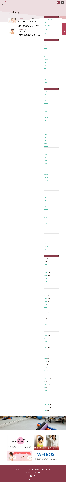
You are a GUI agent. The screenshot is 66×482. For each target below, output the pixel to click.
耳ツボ (45, 373)
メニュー (24, 469)
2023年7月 (46, 157)
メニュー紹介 (46, 59)
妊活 (44, 321)
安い (44, 327)
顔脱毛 (45, 395)
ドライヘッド (46, 284)
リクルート (45, 62)
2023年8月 (46, 154)
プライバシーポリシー (30, 472)
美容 (44, 370)
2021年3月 (45, 234)
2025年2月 (46, 111)
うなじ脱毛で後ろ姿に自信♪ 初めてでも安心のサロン (51, 33)
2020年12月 (46, 243)
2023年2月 (46, 169)
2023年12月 (46, 143)
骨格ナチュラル (46, 407)
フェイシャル (46, 53)
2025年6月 (46, 105)
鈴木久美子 (45, 390)
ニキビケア (45, 287)
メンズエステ (30, 469)
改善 (44, 338)
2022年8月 (46, 186)
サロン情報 (48, 469)
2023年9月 (46, 151)
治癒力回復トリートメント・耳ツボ (49, 71)
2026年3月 (46, 91)
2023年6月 (46, 160)
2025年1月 (45, 114)
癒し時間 (45, 358)
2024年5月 (46, 128)
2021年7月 (45, 223)
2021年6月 (45, 226)
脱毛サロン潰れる (47, 378)
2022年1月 (45, 206)
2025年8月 (46, 103)
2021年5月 (45, 229)
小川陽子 (45, 332)
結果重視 (45, 367)
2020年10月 (46, 249)
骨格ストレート (46, 404)
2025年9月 (46, 100)
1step (45, 258)
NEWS (53, 6)
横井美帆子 (45, 347)
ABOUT (39, 6)
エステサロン (46, 272)
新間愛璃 (45, 341)
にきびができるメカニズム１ (48, 19)
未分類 (45, 68)
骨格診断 (45, 82)
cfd (44, 261)
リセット (45, 301)
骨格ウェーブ (46, 401)
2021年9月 (45, 217)
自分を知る (45, 384)
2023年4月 (46, 166)
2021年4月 (45, 232)
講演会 (45, 387)
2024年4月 (46, 131)
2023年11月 (46, 146)
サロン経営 (45, 275)
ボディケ (45, 292)
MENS (47, 6)
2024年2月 (46, 137)
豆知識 (45, 79)
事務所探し (45, 304)
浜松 (44, 350)
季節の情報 (45, 65)
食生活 (45, 398)
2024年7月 (46, 123)
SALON (61, 6)
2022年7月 (46, 189)
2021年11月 (46, 212)
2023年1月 (45, 171)
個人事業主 (45, 310)
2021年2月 (45, 237)
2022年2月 (46, 203)
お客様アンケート (47, 45)
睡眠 (44, 364)
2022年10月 (46, 180)
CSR (50, 6)
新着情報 (37, 469)
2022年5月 (46, 194)
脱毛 (44, 76)
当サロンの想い (46, 22)
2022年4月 (46, 197)
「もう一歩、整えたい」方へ (48, 25)
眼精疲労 (45, 361)
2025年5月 (46, 108)
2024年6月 (46, 126)
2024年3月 (46, 134)
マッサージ (45, 298)
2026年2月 (46, 94)
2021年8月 (45, 220)
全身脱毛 (45, 312)
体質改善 (45, 307)
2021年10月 (46, 214)
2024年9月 (46, 120)
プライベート (46, 56)
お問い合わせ (37, 472)
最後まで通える (46, 344)
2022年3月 (46, 200)
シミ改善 (45, 50)
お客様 (45, 42)
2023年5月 (46, 163)
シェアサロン (46, 278)
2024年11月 (46, 117)
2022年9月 (46, 183)
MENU (43, 6)
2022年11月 (46, 177)
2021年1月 (45, 240)
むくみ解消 (45, 269)
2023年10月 (46, 148)
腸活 (44, 381)
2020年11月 (46, 246)
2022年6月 (46, 191)
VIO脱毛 (45, 264)
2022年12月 (46, 174)
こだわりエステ (46, 267)
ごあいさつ (17, 469)
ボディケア (45, 295)
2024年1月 (45, 140)
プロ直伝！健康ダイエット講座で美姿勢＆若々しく (50, 29)
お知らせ (45, 48)
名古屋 (45, 318)
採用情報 (42, 469)
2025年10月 (46, 97)
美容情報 (45, 73)
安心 (44, 330)
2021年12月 (46, 209)
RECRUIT (57, 6)
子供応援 (45, 324)
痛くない (45, 355)
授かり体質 (45, 335)
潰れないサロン (46, 352)
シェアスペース (46, 281)
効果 (44, 315)
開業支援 (45, 393)
